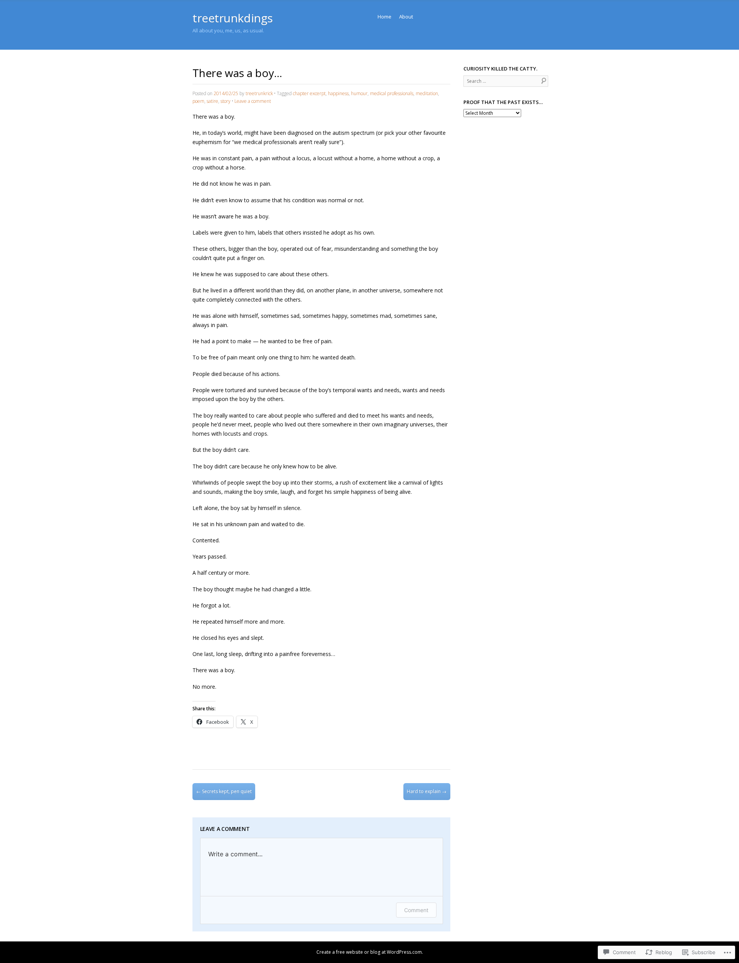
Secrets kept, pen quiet (224, 791)
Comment (416, 910)
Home (384, 16)
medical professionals (391, 93)
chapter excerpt (309, 93)
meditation (427, 93)
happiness (338, 93)
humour (359, 93)
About (406, 16)
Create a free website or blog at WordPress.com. (369, 952)
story (226, 101)
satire (212, 101)
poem (198, 101)
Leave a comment (252, 101)
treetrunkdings (232, 18)
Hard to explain (426, 791)
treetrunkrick (259, 93)
